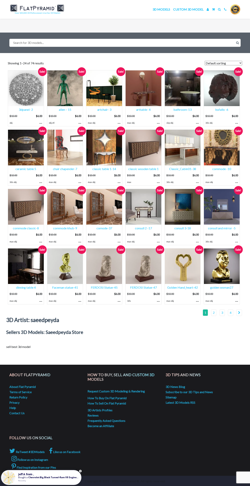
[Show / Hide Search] (219, 9)
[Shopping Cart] (213, 9)
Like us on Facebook (66, 452)
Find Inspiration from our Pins (36, 467)
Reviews (93, 415)
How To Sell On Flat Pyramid (107, 403)
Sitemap (171, 397)
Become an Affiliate (101, 426)
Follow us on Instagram (32, 459)
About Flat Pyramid (22, 386)
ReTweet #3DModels (30, 452)
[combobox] (125, 43)
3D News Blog (175, 386)
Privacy (14, 402)
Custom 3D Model (188, 9)
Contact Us (17, 413)
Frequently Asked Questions (106, 420)
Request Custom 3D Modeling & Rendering (116, 391)
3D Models (161, 9)
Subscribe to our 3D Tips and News (189, 392)
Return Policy (18, 397)
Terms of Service (20, 392)
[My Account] (208, 9)
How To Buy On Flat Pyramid (107, 398)
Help (12, 408)
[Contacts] (225, 9)
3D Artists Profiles (100, 410)
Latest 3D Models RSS (180, 402)
